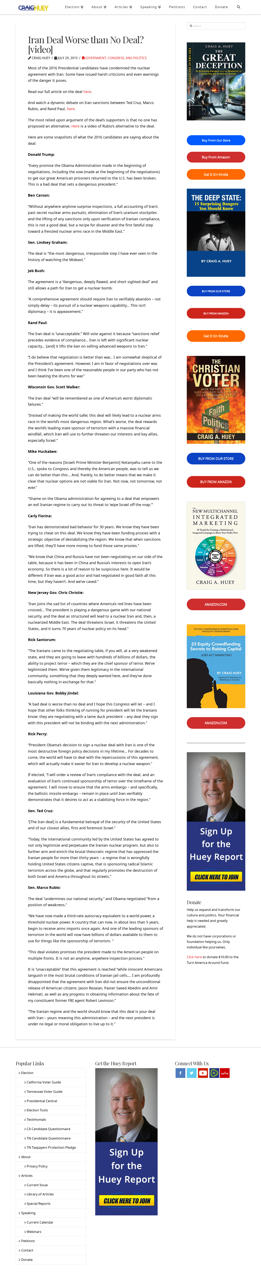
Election (27, 1073)
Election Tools (37, 1110)
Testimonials (36, 1119)
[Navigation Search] (238, 7)
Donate (27, 1259)
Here (75, 126)
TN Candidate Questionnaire (49, 1138)
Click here (194, 957)
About (26, 1157)
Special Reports (39, 1203)
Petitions (28, 1241)
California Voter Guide (44, 1082)
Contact (27, 1250)
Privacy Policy (37, 1166)
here (87, 91)
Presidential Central (42, 1101)
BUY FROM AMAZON (216, 313)
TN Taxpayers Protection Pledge (51, 1147)
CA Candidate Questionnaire (48, 1129)
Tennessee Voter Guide (44, 1091)
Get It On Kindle (216, 174)
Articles (27, 1175)
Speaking (28, 1213)
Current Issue (37, 1185)
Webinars (34, 1231)
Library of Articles (40, 1194)
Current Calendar (40, 1222)
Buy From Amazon (216, 157)
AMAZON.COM (216, 604)
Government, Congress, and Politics (115, 58)
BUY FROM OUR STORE (216, 291)
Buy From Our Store (216, 140)
